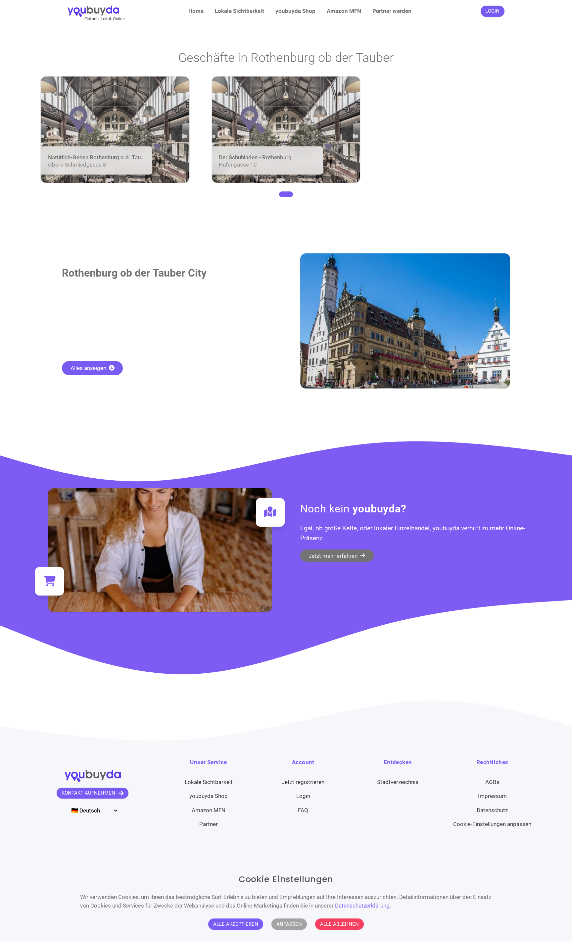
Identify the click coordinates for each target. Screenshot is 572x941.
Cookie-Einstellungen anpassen (492, 824)
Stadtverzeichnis (397, 782)
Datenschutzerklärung (362, 905)
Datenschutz (492, 810)
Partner (208, 824)
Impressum (492, 796)
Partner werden (391, 11)
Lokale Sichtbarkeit (239, 11)
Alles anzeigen (89, 368)
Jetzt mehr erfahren (334, 555)
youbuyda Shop (295, 11)
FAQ (303, 810)
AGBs (492, 782)
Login (303, 796)
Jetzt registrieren (303, 782)
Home (196, 11)
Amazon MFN (344, 11)
